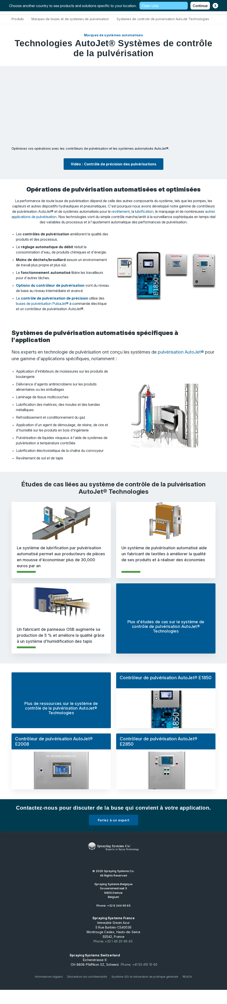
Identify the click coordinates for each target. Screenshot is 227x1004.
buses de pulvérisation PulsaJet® (42, 303)
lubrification (144, 211)
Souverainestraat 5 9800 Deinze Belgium (113, 890)
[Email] (131, 859)
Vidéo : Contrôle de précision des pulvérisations (113, 164)
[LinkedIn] (110, 859)
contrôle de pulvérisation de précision (54, 298)
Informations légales (49, 976)
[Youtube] (96, 859)
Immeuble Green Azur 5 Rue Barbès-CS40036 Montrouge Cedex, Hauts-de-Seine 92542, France (113, 927)
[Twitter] (103, 859)
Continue (200, 6)
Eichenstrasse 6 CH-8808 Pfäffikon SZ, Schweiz (95, 959)
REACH (187, 976)
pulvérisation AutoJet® (181, 352)
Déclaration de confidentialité (87, 976)
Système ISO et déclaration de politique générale (145, 976)
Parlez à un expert (113, 820)
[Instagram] (124, 859)
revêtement (121, 211)
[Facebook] (117, 859)
